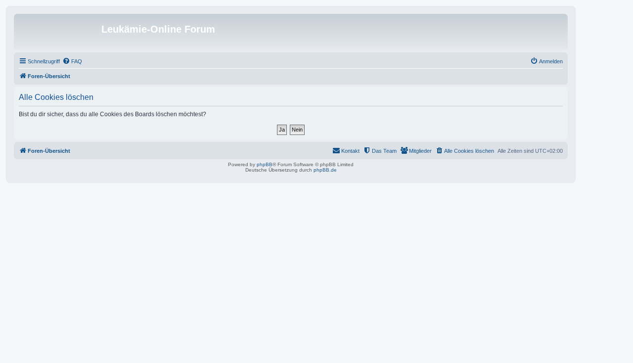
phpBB (264, 164)
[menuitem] (72, 61)
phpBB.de (325, 170)
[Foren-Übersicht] (58, 32)
